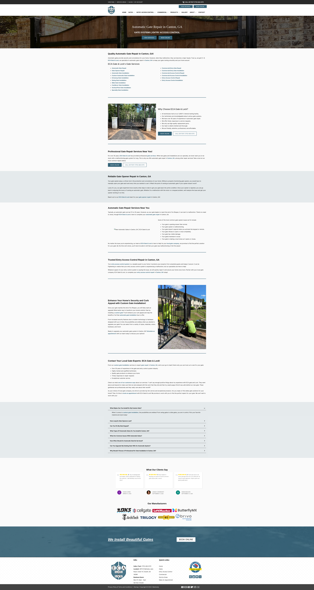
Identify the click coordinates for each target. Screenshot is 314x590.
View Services (149, 37)
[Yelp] (200, 576)
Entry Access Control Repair (171, 78)
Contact (201, 12)
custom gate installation (121, 365)
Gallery (185, 12)
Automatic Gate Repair (119, 68)
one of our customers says (126, 382)
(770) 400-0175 (146, 566)
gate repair (144, 365)
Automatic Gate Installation (120, 73)
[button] (185, 6)
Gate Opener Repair (118, 70)
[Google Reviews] (193, 576)
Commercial (162, 12)
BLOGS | (131, 2)
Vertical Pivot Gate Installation (121, 87)
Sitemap (136, 587)
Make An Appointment (166, 580)
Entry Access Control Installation (172, 80)
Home (124, 12)
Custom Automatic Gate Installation (123, 75)
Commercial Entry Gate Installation (173, 70)
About (192, 12)
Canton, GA (171, 158)
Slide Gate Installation (119, 83)
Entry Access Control (145, 12)
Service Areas (163, 577)
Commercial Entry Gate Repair (171, 68)
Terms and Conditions (125, 587)
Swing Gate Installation (119, 80)
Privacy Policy (112, 587)
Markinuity (156, 587)
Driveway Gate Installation (120, 78)
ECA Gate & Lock (125, 156)
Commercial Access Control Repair (173, 73)
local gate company (173, 243)
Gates (130, 12)
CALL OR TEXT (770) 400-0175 (194, 2)
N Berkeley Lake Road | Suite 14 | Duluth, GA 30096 (143, 571)
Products (174, 12)
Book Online (165, 37)
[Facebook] (197, 576)
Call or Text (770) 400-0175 (184, 133)
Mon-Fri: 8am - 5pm (140, 580)
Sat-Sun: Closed (139, 583)
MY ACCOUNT (138, 2)
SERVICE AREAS (121, 2)
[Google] (190, 576)
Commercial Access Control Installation (174, 75)
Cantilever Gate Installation (120, 85)
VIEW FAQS (111, 2)
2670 (141, 569)
